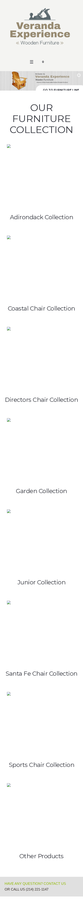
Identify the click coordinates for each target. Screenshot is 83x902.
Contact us (55, 883)
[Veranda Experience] (41, 29)
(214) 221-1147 (37, 889)
